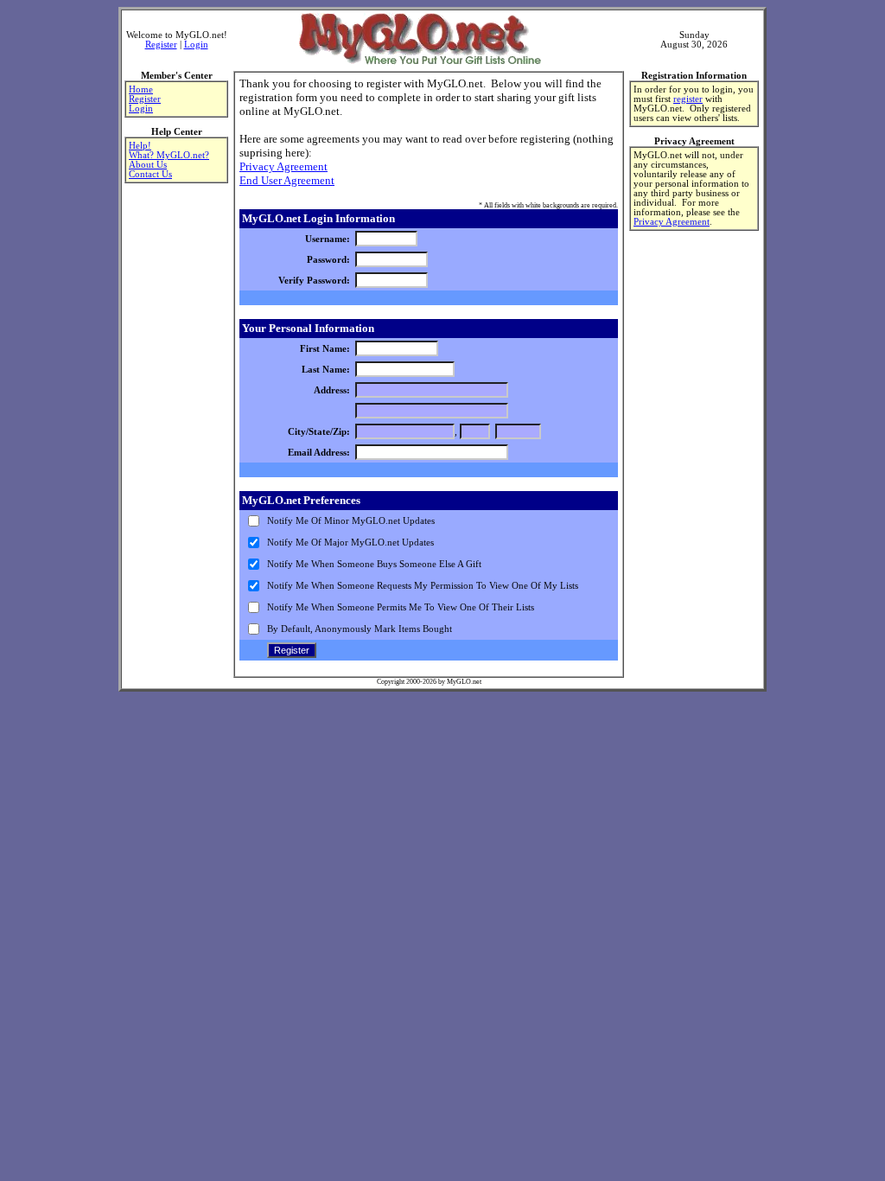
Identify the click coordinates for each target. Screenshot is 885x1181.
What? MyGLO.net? (169, 155)
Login (196, 44)
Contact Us (150, 174)
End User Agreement (286, 180)
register (688, 99)
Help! (140, 145)
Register (161, 44)
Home (141, 89)
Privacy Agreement (283, 166)
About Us (148, 164)
